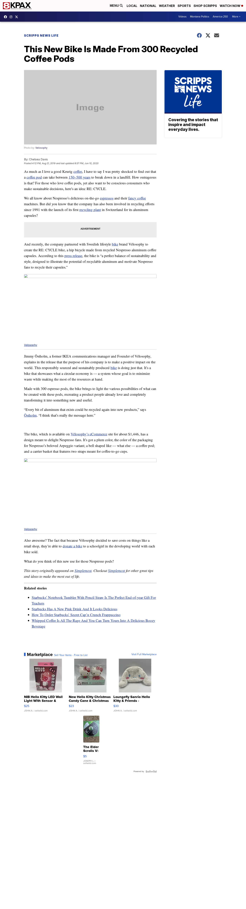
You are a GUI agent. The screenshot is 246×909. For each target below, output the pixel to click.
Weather (167, 6)
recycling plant (90, 209)
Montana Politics (199, 17)
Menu (115, 5)
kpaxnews (17, 16)
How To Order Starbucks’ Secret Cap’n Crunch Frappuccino (76, 614)
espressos (106, 198)
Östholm (30, 415)
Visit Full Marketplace (144, 654)
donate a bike (72, 546)
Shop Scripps (205, 6)
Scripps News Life (41, 35)
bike (115, 244)
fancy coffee (137, 198)
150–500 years (79, 177)
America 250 (220, 17)
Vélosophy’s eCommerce (89, 434)
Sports (184, 6)
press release (73, 255)
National (148, 6)
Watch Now (230, 6)
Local (132, 6)
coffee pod (34, 177)
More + (236, 17)
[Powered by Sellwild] (151, 771)
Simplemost (83, 570)
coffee (77, 171)
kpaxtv (6, 16)
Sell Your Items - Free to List (70, 655)
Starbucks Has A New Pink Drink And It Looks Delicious (74, 609)
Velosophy (41, 147)
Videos (182, 17)
